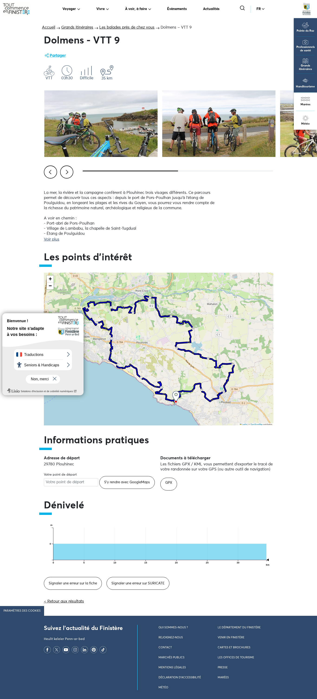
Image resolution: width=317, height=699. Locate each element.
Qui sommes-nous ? (173, 627)
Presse (223, 667)
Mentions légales (172, 667)
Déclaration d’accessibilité (179, 677)
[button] (176, 396)
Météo (305, 124)
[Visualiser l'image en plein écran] (101, 123)
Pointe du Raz (305, 31)
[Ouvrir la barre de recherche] (243, 8)
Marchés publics (171, 657)
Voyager (69, 9)
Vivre (100, 9)
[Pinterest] (93, 649)
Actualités (211, 9)
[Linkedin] (84, 649)
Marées (305, 104)
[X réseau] (56, 649)
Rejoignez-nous (170, 637)
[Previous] (49, 171)
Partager (58, 56)
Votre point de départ (60, 474)
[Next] (66, 171)
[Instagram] (75, 649)
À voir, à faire (136, 9)
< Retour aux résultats (64, 601)
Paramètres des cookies (22, 611)
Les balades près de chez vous (127, 28)
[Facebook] (47, 649)
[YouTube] (65, 649)
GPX (168, 482)
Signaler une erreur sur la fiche (73, 583)
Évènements (177, 9)
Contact (165, 647)
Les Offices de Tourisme (236, 657)
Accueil (48, 28)
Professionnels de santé (305, 49)
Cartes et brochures (234, 647)
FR (258, 9)
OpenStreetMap (256, 424)
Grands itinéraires (305, 67)
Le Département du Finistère (239, 627)
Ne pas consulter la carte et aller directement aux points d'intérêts (103, 428)
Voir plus (51, 240)
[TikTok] (103, 649)
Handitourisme (305, 86)
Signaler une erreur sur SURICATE (138, 583)
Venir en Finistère (231, 637)
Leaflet (244, 424)
